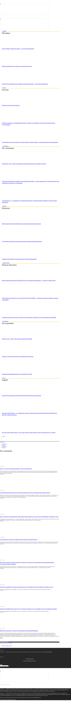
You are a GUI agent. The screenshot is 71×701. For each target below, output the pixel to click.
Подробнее (2, 474)
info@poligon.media (30, 658)
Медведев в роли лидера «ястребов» (11, 105)
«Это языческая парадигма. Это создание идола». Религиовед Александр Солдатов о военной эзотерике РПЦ (29, 317)
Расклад (4, 87)
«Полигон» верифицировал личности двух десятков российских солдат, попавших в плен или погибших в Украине (28, 608)
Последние (4, 444)
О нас (4, 436)
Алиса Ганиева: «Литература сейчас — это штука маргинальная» (18, 48)
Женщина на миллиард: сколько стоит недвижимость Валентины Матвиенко (19, 630)
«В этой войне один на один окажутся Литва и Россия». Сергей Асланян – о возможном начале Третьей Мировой (30, 142)
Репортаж (4, 206)
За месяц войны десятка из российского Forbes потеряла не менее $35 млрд (18, 539)
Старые (3, 445)
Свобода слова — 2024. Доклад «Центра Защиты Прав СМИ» (17, 338)
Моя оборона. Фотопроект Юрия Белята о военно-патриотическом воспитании (21, 223)
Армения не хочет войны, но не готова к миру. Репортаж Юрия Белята (19, 259)
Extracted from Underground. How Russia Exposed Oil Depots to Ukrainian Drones (21, 395)
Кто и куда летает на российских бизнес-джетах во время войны (16, 468)
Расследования (6, 146)
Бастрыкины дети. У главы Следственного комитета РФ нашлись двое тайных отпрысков (24, 163)
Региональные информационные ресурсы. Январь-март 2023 (17, 374)
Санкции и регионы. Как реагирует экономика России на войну (17, 356)
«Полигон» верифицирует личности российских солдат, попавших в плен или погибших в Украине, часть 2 (26, 587)
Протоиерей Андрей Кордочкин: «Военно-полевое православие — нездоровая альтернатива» (25, 83)
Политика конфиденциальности (29, 660)
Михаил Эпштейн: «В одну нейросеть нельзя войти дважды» (17, 66)
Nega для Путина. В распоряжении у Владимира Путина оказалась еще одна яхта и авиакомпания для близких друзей (29, 516)
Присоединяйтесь (48, 651)
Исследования (5, 321)
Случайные (4, 446)
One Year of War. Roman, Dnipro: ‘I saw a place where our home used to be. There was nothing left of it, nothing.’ (29, 432)
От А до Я (4, 447)
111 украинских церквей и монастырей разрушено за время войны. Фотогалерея (22, 241)
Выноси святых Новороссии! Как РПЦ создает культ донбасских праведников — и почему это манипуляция (28, 280)
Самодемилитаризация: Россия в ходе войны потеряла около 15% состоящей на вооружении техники (25, 492)
